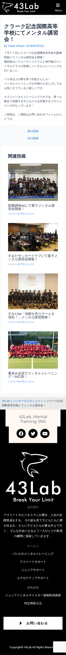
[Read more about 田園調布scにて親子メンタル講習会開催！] (33, 182)
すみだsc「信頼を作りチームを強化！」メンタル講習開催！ (31, 315)
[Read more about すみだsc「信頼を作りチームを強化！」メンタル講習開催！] (33, 291)
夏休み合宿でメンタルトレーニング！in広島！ (33, 374)
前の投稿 (32, 131)
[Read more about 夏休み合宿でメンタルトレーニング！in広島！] (33, 350)
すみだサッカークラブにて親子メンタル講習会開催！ (33, 257)
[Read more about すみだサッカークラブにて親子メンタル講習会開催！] (33, 237)
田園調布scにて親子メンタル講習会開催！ (31, 207)
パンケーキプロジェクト (21, 213)
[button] (59, 7)
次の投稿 (32, 138)
